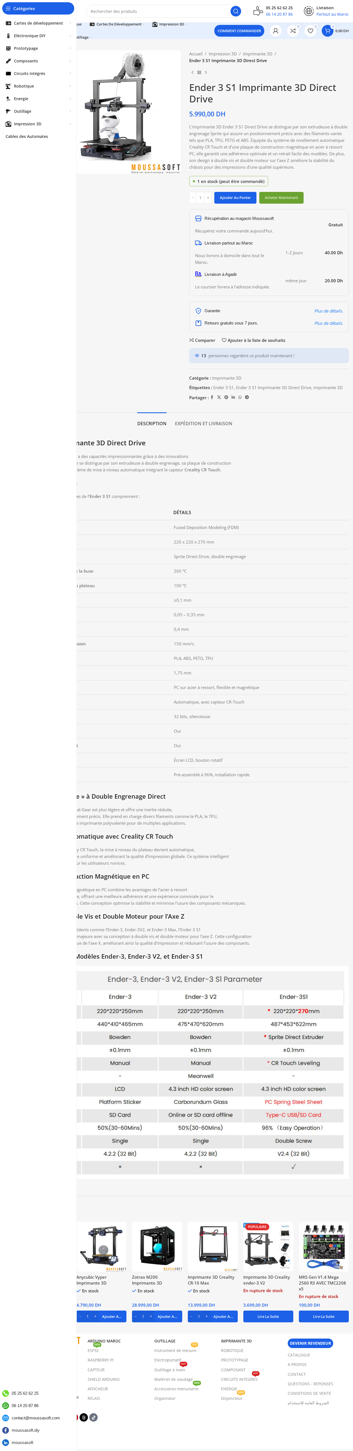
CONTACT (297, 1374)
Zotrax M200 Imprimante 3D (147, 1280)
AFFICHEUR (98, 1388)
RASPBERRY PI (101, 1360)
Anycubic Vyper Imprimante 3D (91, 1280)
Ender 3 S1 (223, 387)
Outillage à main (170, 1368)
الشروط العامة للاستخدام (308, 1402)
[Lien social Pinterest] (226, 397)
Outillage (165, 1341)
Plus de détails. (328, 311)
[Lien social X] (219, 397)
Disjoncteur (232, 1397)
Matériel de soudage (173, 1379)
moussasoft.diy (26, 1430)
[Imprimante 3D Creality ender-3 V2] (268, 1247)
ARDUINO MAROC (104, 1341)
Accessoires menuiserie (177, 1387)
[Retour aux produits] (199, 72)
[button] (101, 1316)
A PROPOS (297, 1364)
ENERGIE (229, 1388)
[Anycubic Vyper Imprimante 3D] (101, 1247)
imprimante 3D (328, 387)
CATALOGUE (299, 1355)
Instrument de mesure (175, 1349)
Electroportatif (167, 1360)
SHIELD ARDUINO (104, 1379)
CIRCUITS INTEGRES (239, 1378)
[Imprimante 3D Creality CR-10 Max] (213, 1247)
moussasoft (22, 1442)
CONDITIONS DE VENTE (309, 1393)
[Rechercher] (235, 11)
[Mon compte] (275, 30)
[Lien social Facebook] (212, 397)
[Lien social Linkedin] (233, 397)
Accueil (196, 54)
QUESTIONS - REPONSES (310, 1383)
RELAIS (94, 1398)
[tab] (152, 420)
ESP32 (94, 1349)
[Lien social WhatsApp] (240, 397)
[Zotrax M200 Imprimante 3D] (157, 1247)
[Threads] (84, 1417)
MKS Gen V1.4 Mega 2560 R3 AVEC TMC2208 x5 (322, 1283)
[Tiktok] (93, 1417)
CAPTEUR (96, 1369)
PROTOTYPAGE (234, 1360)
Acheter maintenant (281, 197)
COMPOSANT (233, 1369)
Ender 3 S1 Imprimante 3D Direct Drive (273, 387)
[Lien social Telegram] (247, 397)
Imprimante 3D (257, 54)
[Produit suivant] (206, 72)
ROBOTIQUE (232, 1350)
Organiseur (165, 1398)
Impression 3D (223, 54)
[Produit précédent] (192, 72)
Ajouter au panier (235, 197)
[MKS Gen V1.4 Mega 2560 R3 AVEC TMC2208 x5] (324, 1247)
